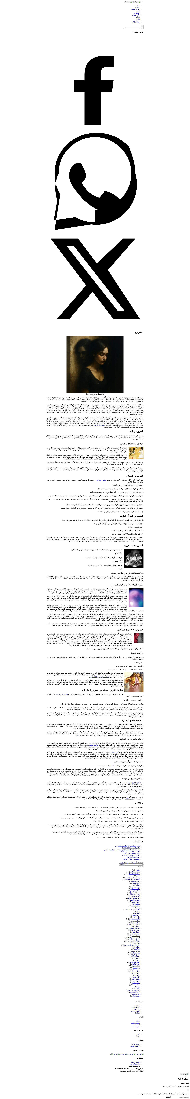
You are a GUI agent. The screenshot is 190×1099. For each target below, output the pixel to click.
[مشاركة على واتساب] (95, 229)
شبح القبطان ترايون (133, 857)
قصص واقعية (135, 1023)
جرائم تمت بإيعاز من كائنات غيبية (100, 677)
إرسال (168, 1097)
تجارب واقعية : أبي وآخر (132, 853)
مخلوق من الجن (101, 480)
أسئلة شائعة (136, 1007)
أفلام (138, 1034)
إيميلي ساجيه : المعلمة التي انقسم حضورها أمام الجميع (122, 849)
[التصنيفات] (137, 2)
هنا (77, 735)
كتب (138, 1036)
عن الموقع (136, 1009)
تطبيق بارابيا (136, 1044)
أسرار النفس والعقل (130, 862)
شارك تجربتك (135, 1062)
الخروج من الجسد (61, 694)
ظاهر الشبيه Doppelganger (131, 848)
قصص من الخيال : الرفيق (131, 859)
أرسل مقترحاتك (134, 1066)
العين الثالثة (129, 799)
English (137, 1013)
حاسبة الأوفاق (135, 1046)
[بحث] (130, 2)
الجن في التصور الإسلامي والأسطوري (127, 846)
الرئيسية (137, 1005)
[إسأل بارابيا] (184, 1074)
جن (122, 862)
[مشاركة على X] (95, 327)
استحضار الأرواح (99, 425)
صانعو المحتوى (135, 1011)
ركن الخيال (136, 1026)
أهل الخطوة (114, 752)
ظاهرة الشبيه (93, 745)
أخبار (138, 1021)
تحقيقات (137, 1024)
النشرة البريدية (135, 1064)
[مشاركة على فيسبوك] (95, 132)
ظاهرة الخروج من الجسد (132, 782)
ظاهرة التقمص (114, 765)
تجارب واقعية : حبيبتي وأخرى (130, 851)
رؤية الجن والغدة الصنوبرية (131, 855)
